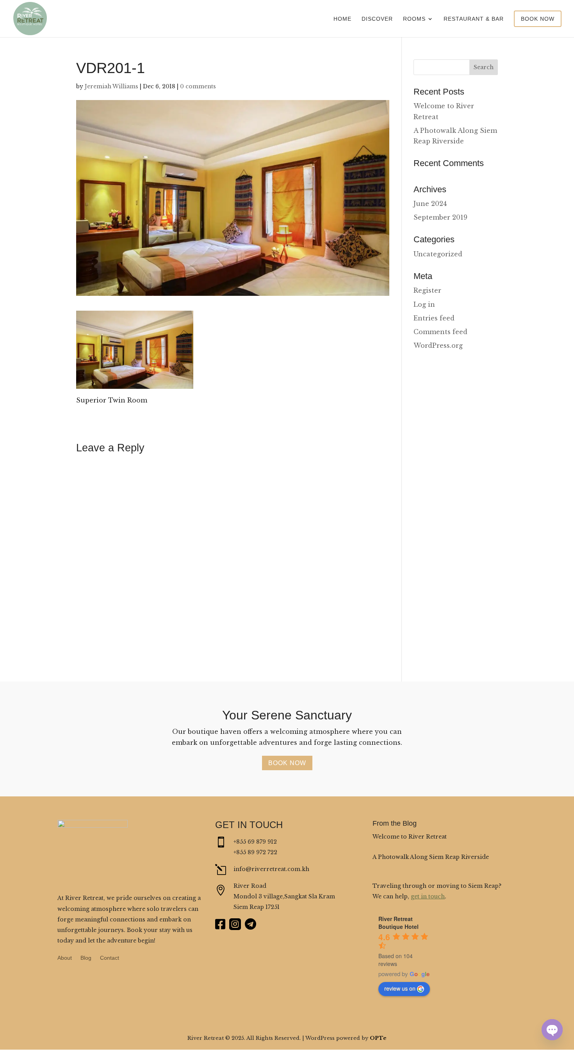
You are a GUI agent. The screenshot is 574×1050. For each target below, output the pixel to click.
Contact (109, 958)
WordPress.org (438, 345)
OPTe (378, 1038)
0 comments (198, 86)
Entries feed (434, 318)
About (64, 958)
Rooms (414, 19)
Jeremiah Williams (111, 86)
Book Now (537, 18)
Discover (377, 19)
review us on (399, 988)
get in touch (428, 896)
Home (342, 19)
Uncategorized (438, 254)
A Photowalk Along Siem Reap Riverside (431, 856)
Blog (85, 958)
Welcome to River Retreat (410, 836)
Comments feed (440, 332)
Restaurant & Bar (474, 19)
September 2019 (440, 217)
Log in (424, 304)
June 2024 (430, 203)
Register (427, 290)
